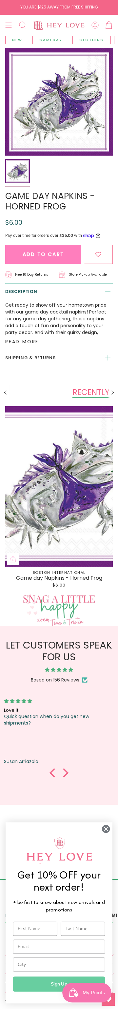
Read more (22, 341)
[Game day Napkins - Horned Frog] (59, 486)
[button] (23, 25)
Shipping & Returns (30, 358)
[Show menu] (8, 25)
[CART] (109, 25)
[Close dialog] (106, 829)
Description (21, 291)
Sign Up (59, 984)
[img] (59, 669)
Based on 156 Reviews (55, 680)
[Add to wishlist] (98, 254)
